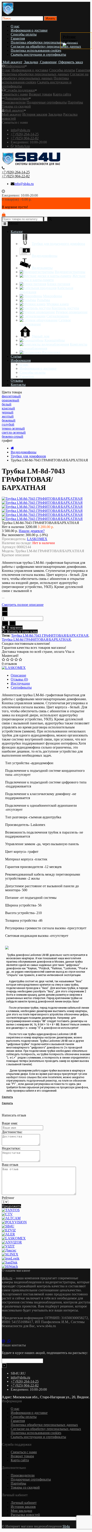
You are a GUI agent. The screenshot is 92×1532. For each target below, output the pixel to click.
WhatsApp (22, 146)
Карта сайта (62, 94)
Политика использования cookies (36, 50)
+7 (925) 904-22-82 (25, 138)
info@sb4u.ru (20, 130)
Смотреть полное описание (23, 605)
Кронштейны (54, 340)
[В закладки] (5, 623)
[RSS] (5, 1341)
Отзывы (17, 380)
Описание (18, 675)
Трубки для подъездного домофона (58, 244)
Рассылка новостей (25, 1515)
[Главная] (12, 448)
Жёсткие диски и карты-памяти (53, 278)
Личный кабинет (24, 1502)
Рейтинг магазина (70, 39)
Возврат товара (40, 94)
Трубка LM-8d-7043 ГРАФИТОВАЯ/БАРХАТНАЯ (49, 635)
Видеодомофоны (44, 256)
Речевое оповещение (72, 312)
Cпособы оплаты (24, 34)
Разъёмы (43, 300)
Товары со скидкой (16, 106)
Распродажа (51, 352)
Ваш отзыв (10, 1165)
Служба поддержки (20, 90)
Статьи (16, 356)
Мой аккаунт (14, 110)
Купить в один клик (21, 631)
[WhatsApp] (10, 1341)
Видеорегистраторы (70, 272)
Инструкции (20, 683)
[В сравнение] (12, 623)
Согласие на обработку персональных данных (46, 46)
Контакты (18, 384)
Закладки (55, 114)
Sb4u (66, 1526)
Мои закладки (21, 1511)
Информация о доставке (29, 30)
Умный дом (40, 336)
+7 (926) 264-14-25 (25, 134)
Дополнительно (17, 98)
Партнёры (75, 102)
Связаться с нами (15, 94)
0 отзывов (9, 664)
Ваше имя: (10, 1123)
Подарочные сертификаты (47, 102)
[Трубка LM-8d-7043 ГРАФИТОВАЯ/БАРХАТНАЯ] (42, 503)
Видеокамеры (42, 268)
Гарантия (18, 38)
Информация (15, 66)
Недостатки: (11, 1148)
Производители (14, 102)
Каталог (17, 231)
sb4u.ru (7, 1278)
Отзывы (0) (19, 679)
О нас (15, 26)
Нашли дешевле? (32, 531)
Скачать (7, 1097)
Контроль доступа (65, 308)
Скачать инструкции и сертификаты (38, 54)
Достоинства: (12, 1132)
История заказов (34, 114)
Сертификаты (21, 687)
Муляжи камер (57, 304)
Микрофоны (52, 296)
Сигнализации (57, 316)
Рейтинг (8, 1198)
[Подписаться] (4, 1365)
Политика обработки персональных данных (44, 42)
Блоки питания (58, 284)
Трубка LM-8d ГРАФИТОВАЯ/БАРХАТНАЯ (36, 639)
